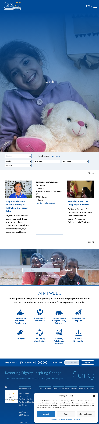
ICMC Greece (24, 415)
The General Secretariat (27, 402)
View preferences (86, 414)
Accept (46, 414)
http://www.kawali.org (45, 203)
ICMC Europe (24, 412)
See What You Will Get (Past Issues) (49, 275)
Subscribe (69, 270)
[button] (94, 396)
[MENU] (95, 6)
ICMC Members (24, 393)
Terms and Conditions (58, 419)
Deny (66, 414)
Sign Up (87, 362)
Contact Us (23, 422)
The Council (23, 396)
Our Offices (23, 405)
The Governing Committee (28, 399)
